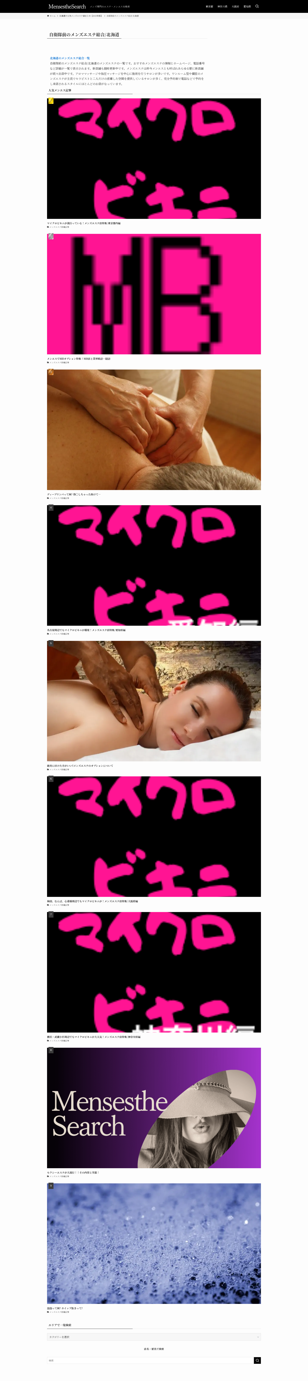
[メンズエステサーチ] (67, 6)
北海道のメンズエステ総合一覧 (70, 58)
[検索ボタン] (257, 6)
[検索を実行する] (257, 1360)
